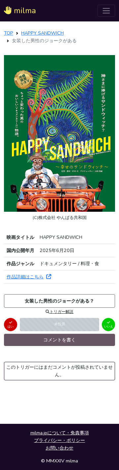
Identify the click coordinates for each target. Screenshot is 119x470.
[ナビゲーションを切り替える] (106, 11)
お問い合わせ (59, 448)
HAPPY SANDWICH (42, 33)
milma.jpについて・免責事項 (59, 432)
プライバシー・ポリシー (59, 440)
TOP (8, 33)
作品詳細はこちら (25, 276)
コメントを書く (59, 339)
